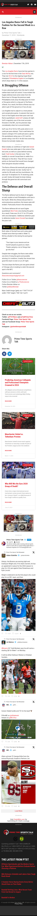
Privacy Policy (18, 903)
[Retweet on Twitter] (4, 552)
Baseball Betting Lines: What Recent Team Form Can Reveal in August (16, 891)
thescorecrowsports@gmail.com (13, 276)
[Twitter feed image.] (18, 605)
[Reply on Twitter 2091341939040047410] (3, 741)
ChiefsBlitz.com (19, 819)
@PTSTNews (12, 317)
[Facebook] (31, 4)
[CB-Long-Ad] (18, 305)
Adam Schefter (11, 555)
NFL (7, 705)
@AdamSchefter (25, 555)
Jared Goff (19, 118)
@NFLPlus (12, 718)
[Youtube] (35, 4)
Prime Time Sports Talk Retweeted (15, 552)
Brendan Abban (7, 63)
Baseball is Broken (8, 897)
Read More (8, 401)
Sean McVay (26, 74)
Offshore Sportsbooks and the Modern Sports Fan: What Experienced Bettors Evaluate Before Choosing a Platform (18, 866)
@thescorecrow (21, 280)
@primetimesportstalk (18, 327)
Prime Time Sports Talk (22, 319)
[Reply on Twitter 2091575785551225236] (3, 806)
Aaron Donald (20, 218)
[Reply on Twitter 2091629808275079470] (3, 633)
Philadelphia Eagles (16, 78)
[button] (34, 11)
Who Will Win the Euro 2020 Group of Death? (16, 484)
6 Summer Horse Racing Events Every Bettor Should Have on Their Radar (17, 883)
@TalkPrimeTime (27, 317)
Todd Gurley (10, 154)
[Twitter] (28, 4)
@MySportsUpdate (22, 642)
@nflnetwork (14, 715)
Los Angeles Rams (11, 71)
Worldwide (20, 35)
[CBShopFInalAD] (18, 59)
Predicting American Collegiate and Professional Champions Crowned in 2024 (18, 382)
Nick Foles (14, 211)
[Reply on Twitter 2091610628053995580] (3, 696)
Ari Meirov (10, 642)
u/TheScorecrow (23, 282)
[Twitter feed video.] (18, 729)
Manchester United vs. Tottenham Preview (14, 435)
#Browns (4, 648)
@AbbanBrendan (13, 287)
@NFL (14, 705)
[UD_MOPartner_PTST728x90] (18, 229)
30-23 (11, 76)
